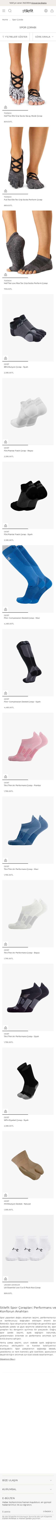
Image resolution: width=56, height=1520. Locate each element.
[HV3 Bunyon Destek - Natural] (28, 1164)
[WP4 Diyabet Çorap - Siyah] (28, 1081)
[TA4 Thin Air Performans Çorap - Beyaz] (28, 913)
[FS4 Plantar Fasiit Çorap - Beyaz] (28, 411)
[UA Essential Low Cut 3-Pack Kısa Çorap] (28, 1248)
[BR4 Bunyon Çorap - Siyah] (28, 327)
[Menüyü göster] (4, 10)
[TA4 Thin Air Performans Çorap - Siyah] (28, 997)
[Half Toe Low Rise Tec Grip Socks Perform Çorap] (28, 244)
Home (5, 20)
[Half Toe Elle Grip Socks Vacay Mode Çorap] (28, 76)
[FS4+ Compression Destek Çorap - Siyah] (28, 662)
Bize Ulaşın (10, 1480)
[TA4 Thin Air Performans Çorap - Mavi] (28, 830)
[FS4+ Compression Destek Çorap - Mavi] (28, 579)
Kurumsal (9, 1489)
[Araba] (52, 10)
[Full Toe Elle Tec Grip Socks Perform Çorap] (28, 160)
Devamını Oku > (7, 1359)
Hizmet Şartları (25, 1518)
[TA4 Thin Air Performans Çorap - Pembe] (28, 746)
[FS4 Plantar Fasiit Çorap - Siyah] (28, 495)
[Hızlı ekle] (5, 107)
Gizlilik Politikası (9, 1518)
